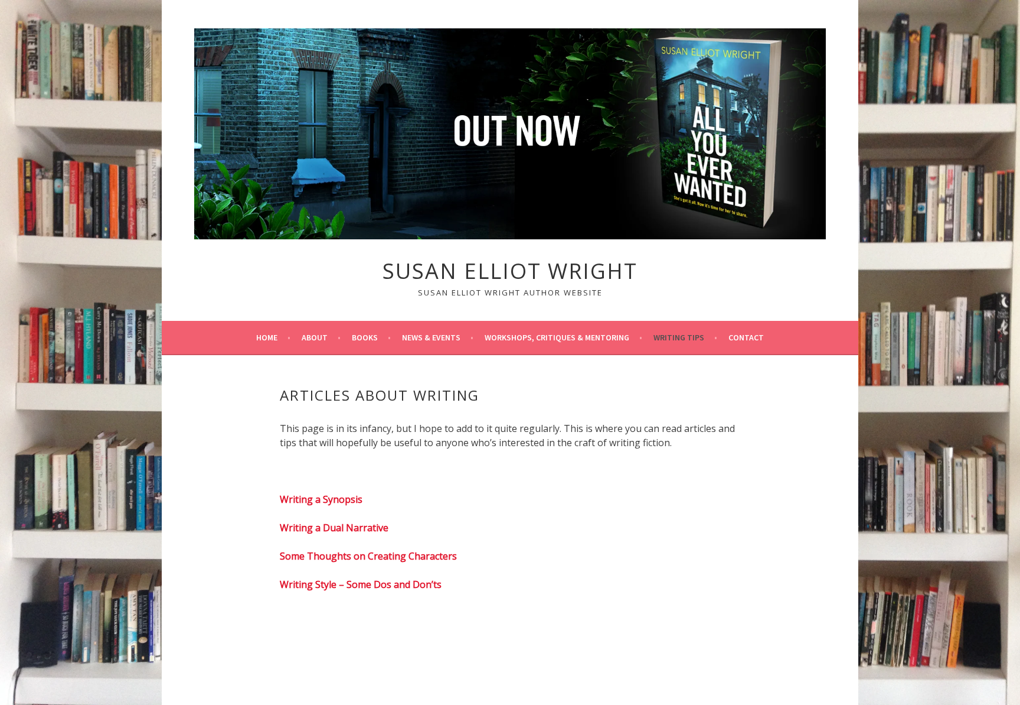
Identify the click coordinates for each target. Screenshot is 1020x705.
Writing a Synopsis (321, 499)
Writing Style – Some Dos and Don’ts (361, 584)
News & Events (431, 337)
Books (365, 337)
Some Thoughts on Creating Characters (368, 556)
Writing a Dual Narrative (334, 527)
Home (266, 337)
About (315, 337)
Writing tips (678, 337)
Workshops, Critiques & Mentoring (557, 337)
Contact (746, 337)
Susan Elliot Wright (510, 270)
